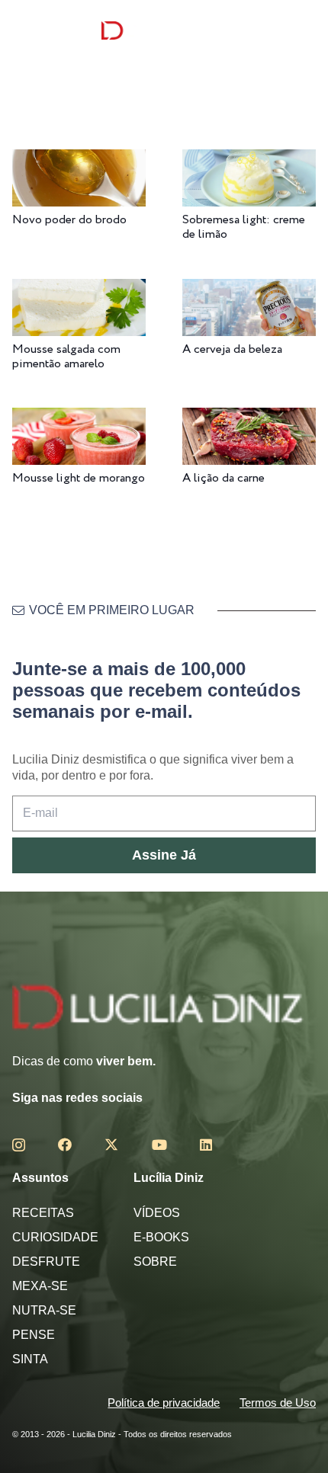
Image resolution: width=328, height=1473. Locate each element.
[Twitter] (111, 1144)
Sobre (155, 1261)
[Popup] (19, 30)
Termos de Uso (278, 1402)
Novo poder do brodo (69, 220)
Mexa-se (40, 1285)
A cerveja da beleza (232, 349)
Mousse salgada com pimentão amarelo (66, 357)
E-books (161, 1237)
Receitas (43, 1212)
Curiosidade (55, 1237)
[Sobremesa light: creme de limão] (249, 159)
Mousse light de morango (78, 478)
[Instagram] (18, 1145)
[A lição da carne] (249, 417)
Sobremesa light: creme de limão (243, 227)
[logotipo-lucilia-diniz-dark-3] (163, 30)
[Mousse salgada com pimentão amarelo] (79, 289)
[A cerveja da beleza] (249, 289)
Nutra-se (44, 1310)
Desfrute (46, 1261)
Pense (33, 1334)
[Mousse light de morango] (79, 417)
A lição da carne (223, 478)
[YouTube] (159, 1144)
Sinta (30, 1359)
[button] (305, 30)
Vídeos (156, 1212)
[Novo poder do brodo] (79, 159)
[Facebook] (65, 1144)
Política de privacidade (164, 1402)
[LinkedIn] (206, 1144)
